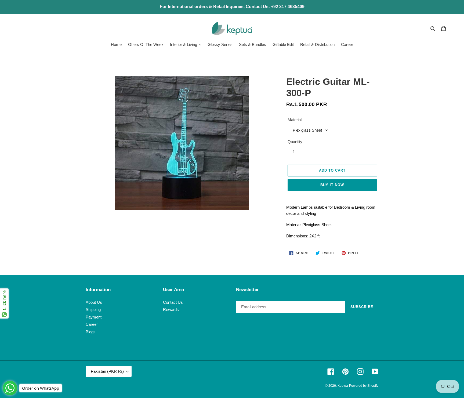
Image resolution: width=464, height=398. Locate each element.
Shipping (93, 309)
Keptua (343, 386)
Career (92, 324)
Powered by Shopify (363, 386)
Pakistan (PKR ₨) (107, 371)
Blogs (91, 332)
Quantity (295, 141)
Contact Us (173, 302)
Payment (94, 317)
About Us (94, 302)
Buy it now (332, 185)
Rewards (171, 309)
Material (295, 119)
